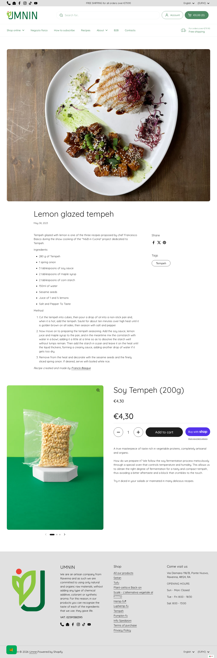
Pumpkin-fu (121, 615)
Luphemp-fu (121, 606)
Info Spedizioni (122, 620)
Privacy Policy (122, 630)
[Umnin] (22, 15)
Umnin (33, 651)
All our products (123, 573)
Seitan (117, 577)
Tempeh (161, 263)
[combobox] (211, 656)
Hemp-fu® (120, 601)
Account (175, 15)
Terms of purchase (125, 625)
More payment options (197, 439)
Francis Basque (81, 368)
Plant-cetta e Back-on (128, 587)
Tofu (116, 582)
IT (212, 656)
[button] (118, 432)
